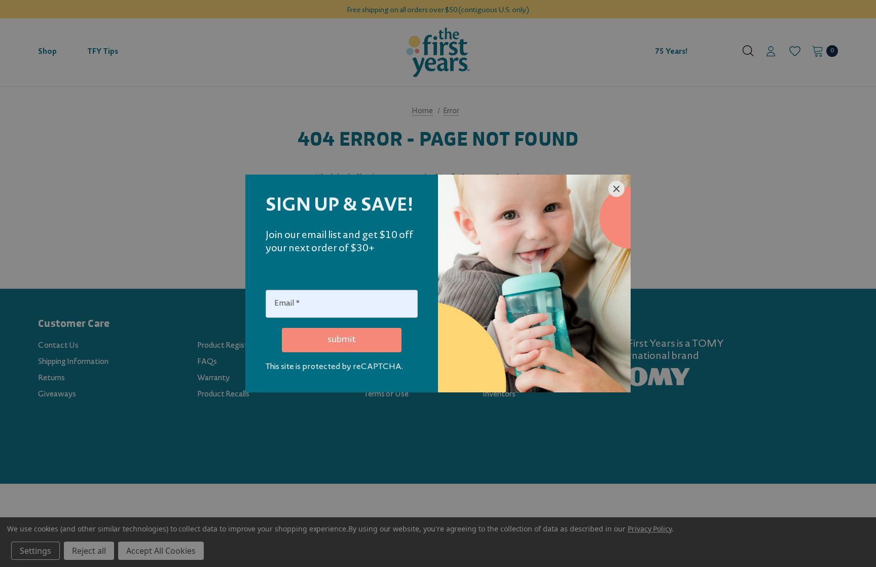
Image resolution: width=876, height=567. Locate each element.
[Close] (616, 189)
